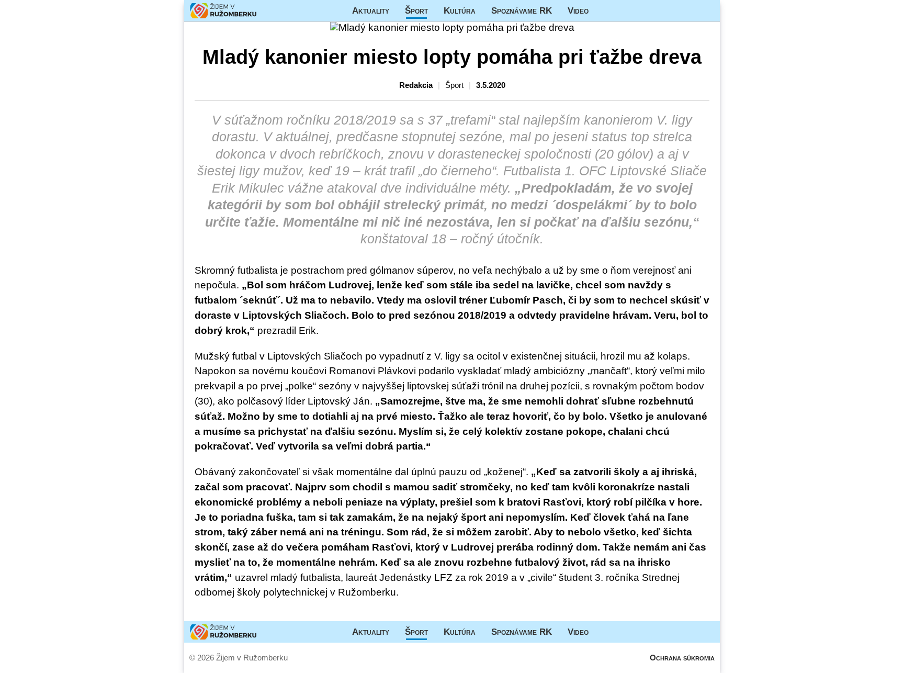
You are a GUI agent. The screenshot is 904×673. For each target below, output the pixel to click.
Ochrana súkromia (682, 657)
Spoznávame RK (521, 10)
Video (578, 10)
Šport (416, 10)
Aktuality (370, 10)
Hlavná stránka (223, 10)
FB (604, 10)
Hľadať (707, 10)
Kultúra (460, 10)
